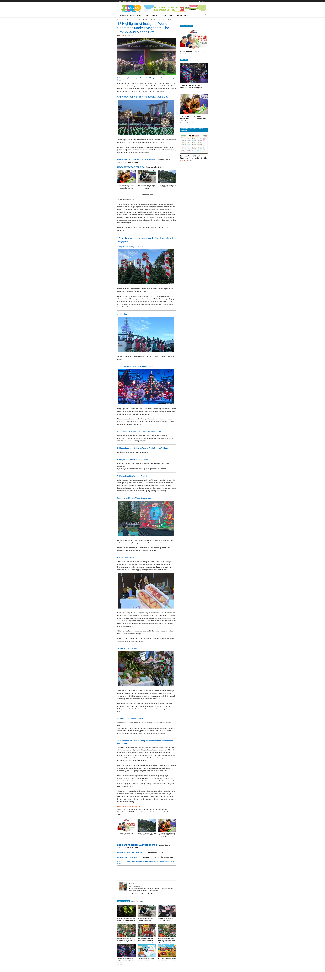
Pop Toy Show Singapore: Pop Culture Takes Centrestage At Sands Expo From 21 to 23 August (146, 940)
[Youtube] (207, 1)
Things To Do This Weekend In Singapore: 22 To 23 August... (192, 86)
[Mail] (136, 893)
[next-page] (121, 963)
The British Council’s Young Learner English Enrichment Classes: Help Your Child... (126, 186)
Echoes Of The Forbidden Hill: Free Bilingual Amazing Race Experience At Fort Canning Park (126, 920)
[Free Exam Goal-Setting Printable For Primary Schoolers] (147, 950)
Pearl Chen (182, 89)
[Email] (134, 873)
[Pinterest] (126, 873)
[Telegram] (142, 873)
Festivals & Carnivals (132, 20)
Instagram (136, 78)
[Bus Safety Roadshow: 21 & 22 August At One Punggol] (167, 911)
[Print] (138, 873)
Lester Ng (182, 122)
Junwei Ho (182, 160)
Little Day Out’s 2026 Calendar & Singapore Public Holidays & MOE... (194, 157)
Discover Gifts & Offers (155, 167)
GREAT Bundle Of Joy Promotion (193, 52)
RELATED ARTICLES (123, 901)
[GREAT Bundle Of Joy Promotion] (126, 825)
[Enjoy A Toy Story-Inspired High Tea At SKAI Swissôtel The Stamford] (167, 950)
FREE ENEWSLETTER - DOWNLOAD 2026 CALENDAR (192, 129)
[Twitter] (202, 1)
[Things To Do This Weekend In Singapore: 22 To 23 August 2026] (126, 950)
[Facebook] (197, 1)
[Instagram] (200, 1)
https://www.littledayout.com (134, 886)
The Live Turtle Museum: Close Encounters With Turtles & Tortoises (146, 186)
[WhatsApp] (130, 873)
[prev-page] (118, 963)
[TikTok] (145, 893)
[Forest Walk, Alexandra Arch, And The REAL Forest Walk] (167, 176)
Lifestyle (124, 20)
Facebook (143, 78)
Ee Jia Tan (121, 35)
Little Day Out (183, 53)
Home (118, 20)
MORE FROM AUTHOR (137, 901)
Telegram (153, 78)
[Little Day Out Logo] (130, 8)
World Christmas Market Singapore (129, 806)
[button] (206, 15)
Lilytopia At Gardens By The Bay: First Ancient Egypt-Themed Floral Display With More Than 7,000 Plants (126, 940)
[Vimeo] (204, 1)
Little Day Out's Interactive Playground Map (155, 857)
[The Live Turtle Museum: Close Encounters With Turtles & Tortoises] (147, 176)
